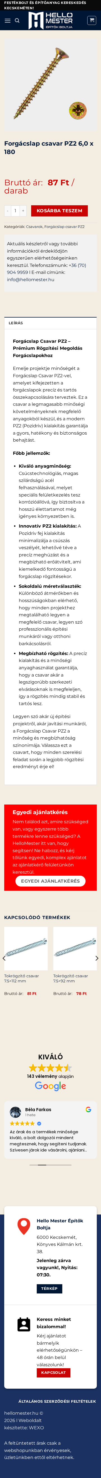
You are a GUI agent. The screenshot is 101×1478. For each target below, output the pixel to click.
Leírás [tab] (16, 323)
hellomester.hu (21, 1413)
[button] (7, 20)
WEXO (36, 1427)
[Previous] (4, 969)
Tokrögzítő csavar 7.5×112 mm (21, 978)
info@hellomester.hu (30, 279)
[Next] (96, 969)
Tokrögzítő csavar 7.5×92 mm (70, 978)
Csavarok (34, 227)
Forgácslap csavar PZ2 (64, 227)
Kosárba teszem (59, 210)
